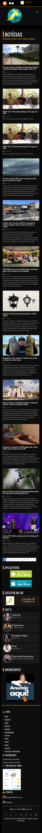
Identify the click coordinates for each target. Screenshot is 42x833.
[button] (37, 12)
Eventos (7, 735)
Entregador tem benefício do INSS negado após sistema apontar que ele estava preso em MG (20, 448)
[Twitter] (21, 815)
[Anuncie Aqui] (20, 684)
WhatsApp (9, 802)
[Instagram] (6, 815)
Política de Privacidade (12, 751)
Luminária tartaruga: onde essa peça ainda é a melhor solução (19, 314)
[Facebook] (16, 815)
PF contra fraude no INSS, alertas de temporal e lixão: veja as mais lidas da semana (19, 179)
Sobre (6, 723)
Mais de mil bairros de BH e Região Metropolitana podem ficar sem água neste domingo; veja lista (21, 492)
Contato (7, 748)
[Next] (31, 559)
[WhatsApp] (11, 815)
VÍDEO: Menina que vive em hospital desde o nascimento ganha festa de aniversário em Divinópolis (20, 270)
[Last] (34, 559)
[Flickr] (36, 815)
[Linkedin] (31, 815)
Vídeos (7, 742)
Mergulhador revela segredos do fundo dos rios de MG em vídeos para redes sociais (20, 359)
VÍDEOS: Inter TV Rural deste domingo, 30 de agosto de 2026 (20, 112)
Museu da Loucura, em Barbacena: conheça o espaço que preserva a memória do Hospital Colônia (20, 403)
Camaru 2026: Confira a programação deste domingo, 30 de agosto (20, 537)
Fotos (6, 739)
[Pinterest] (26, 815)
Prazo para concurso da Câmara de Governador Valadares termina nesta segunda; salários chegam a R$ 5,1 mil (21, 68)
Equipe (7, 745)
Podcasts (8, 720)
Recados (7, 729)
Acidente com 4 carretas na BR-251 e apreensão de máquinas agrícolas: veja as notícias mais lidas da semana (19, 225)
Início (6, 716)
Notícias (7, 726)
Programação (9, 732)
